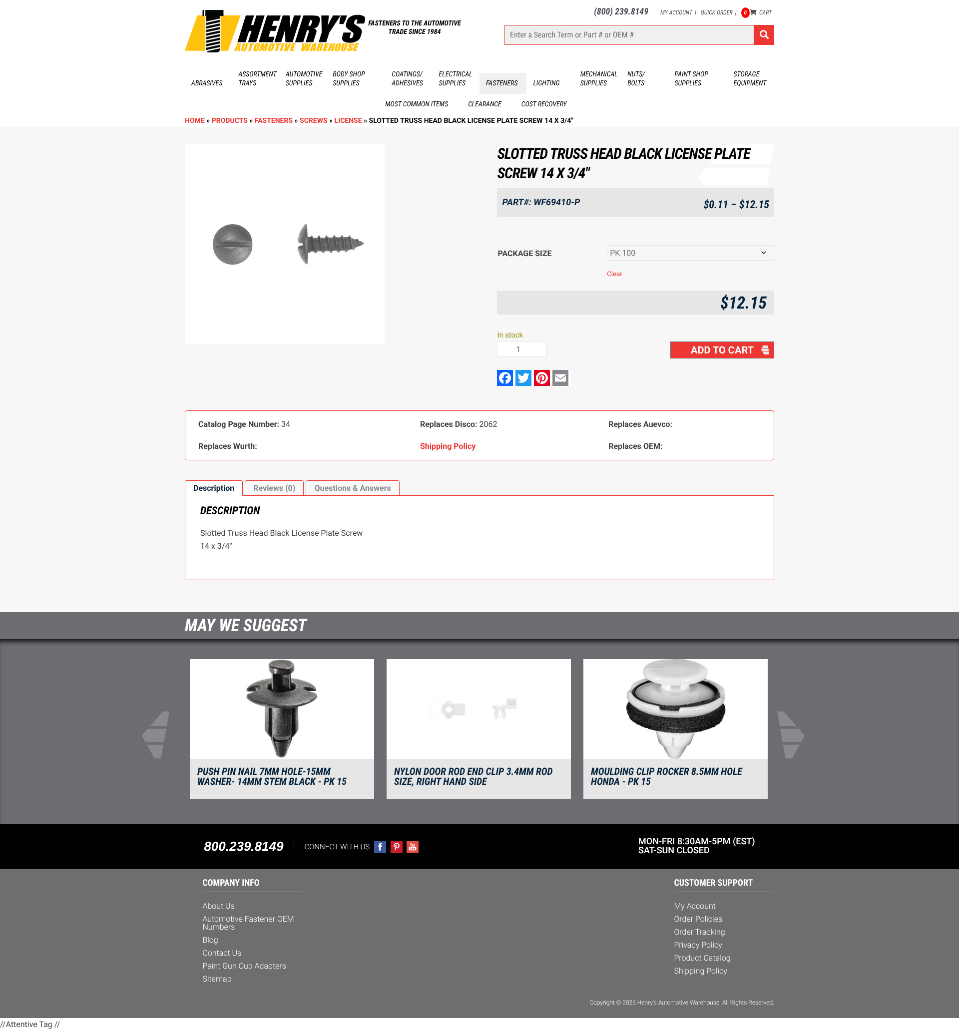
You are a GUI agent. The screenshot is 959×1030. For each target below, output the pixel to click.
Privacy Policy (698, 945)
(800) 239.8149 (621, 11)
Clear (614, 274)
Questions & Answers (352, 488)
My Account (676, 12)
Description (213, 488)
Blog (210, 940)
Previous (161, 735)
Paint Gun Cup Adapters (244, 966)
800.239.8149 (243, 846)
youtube (413, 847)
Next (797, 735)
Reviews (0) (274, 488)
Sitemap (216, 979)
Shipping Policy (700, 971)
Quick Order (717, 12)
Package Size (524, 253)
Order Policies (698, 919)
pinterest (397, 847)
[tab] (214, 488)
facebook (380, 847)
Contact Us (221, 953)
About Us (218, 906)
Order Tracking (699, 932)
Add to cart (722, 350)
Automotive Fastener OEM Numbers (248, 923)
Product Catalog (702, 958)
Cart (758, 12)
